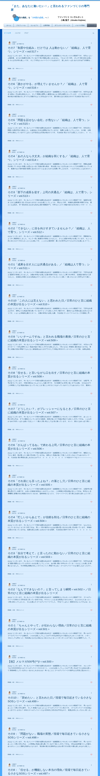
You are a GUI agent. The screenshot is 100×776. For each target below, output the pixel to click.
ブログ (26, 33)
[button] (93, 33)
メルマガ (17, 33)
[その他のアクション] (92, 43)
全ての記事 (7, 33)
